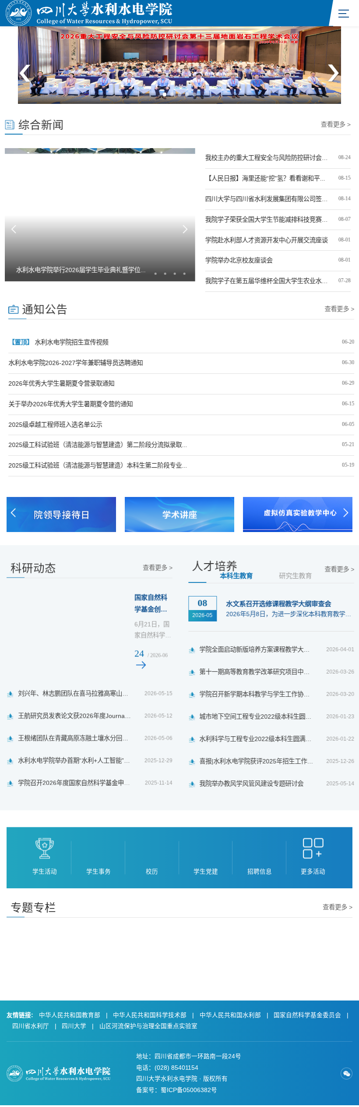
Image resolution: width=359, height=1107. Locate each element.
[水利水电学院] (89, 12)
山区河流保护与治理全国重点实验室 (148, 1026)
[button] (165, 94)
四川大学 (74, 1026)
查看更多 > (337, 124)
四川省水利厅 (30, 1026)
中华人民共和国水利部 (230, 1015)
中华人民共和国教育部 (69, 1015)
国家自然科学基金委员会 (307, 1015)
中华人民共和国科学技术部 (150, 1015)
